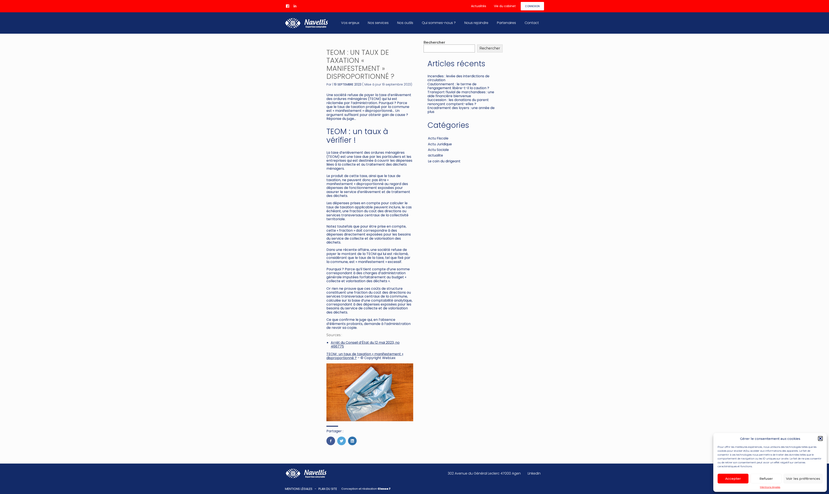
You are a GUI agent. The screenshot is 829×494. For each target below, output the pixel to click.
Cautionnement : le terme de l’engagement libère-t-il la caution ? (458, 86)
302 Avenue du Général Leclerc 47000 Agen (484, 473)
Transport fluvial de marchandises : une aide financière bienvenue (460, 94)
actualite (435, 155)
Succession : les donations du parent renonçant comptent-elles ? (458, 101)
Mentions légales (770, 487)
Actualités (478, 6)
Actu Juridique (440, 144)
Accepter (733, 479)
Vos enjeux (350, 22)
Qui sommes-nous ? (439, 22)
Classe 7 (384, 489)
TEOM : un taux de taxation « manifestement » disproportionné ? (364, 356)
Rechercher (434, 42)
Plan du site (327, 489)
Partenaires (506, 22)
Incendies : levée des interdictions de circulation (458, 78)
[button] (820, 438)
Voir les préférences (803, 479)
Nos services (378, 22)
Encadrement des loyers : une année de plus (461, 109)
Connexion (532, 6)
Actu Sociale (438, 149)
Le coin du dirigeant (444, 161)
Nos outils (405, 22)
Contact (532, 22)
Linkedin (534, 473)
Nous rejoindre (476, 22)
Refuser (766, 479)
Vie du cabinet (505, 6)
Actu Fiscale (438, 138)
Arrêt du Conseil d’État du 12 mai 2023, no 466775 (365, 344)
